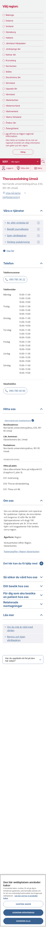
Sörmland (10, 83)
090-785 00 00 (17, 390)
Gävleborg (11, 32)
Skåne (9, 71)
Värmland (10, 94)
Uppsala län (11, 88)
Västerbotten (12, 100)
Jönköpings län (13, 49)
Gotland (9, 26)
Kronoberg (11, 60)
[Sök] (43, 161)
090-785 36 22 (17, 279)
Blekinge (10, 15)
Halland (9, 37)
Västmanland (12, 111)
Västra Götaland (13, 117)
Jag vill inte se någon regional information (20, 135)
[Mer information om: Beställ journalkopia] (39, 229)
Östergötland (12, 128)
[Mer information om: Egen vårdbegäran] (39, 236)
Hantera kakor (23, 904)
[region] (23, 900)
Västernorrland (13, 105)
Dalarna (9, 20)
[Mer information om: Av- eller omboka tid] (39, 223)
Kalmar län (11, 54)
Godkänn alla (23, 921)
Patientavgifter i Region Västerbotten (21, 551)
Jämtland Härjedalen (16, 43)
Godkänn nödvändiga (23, 912)
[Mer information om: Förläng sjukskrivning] (39, 242)
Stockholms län (13, 77)
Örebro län (11, 122)
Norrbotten (11, 66)
